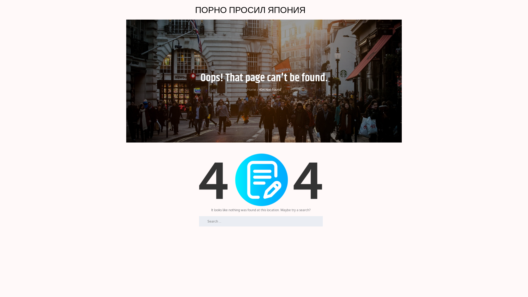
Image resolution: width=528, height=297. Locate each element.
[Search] (202, 219)
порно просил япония (250, 9)
